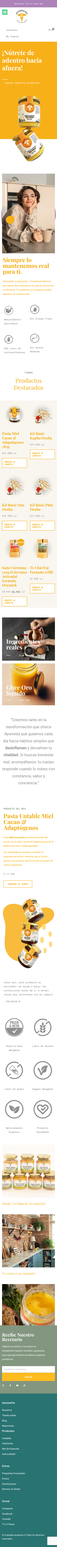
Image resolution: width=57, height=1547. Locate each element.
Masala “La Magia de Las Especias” (24, 1203)
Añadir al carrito (10, 463)
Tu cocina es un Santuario (18, 1273)
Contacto (11, 30)
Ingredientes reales (23, 644)
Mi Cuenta (12, 36)
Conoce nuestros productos (22, 82)
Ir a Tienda (26, 655)
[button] (4, 12)
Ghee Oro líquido (19, 690)
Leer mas (24, 700)
